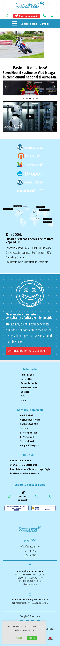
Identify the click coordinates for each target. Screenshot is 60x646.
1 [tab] (23, 98)
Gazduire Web (29, 24)
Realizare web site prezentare (24, 473)
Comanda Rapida (29, 383)
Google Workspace (29, 445)
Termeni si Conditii (30, 387)
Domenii (44, 24)
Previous (6, 87)
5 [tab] (37, 98)
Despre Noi (26, 379)
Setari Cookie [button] (19, 637)
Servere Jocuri (27, 441)
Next (53, 87)
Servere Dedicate (28, 432)
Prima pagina (27, 374)
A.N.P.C (24, 400)
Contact (25, 391)
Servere (24, 428)
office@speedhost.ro (30, 547)
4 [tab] (33, 98)
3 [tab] (30, 98)
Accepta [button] (32, 637)
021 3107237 (30, 551)
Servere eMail (27, 436)
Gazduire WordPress (30, 419)
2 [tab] (27, 98)
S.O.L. (23, 396)
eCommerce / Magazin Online (24, 464)
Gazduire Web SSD (29, 424)
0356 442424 (30, 555)
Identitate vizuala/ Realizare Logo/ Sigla (30, 469)
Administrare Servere (20, 460)
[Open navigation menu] (14, 23)
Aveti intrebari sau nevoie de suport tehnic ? (28, 351)
